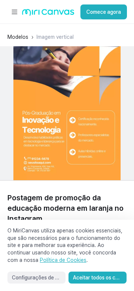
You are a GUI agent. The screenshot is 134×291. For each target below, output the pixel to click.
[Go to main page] (48, 14)
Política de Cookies (63, 260)
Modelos (17, 37)
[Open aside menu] (14, 11)
